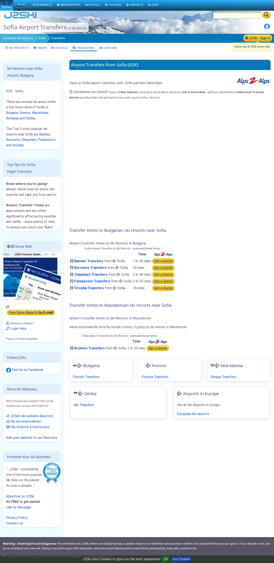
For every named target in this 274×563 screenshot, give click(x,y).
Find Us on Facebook (27, 370)
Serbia (30, 118)
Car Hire (110, 47)
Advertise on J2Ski (20, 496)
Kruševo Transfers (89, 348)
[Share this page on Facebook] (267, 28)
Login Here (18, 328)
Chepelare (29, 140)
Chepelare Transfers (91, 275)
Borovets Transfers (90, 268)
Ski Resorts (18, 47)
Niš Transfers (84, 405)
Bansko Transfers (88, 261)
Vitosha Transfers (89, 288)
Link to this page (18, 507)
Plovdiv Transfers (86, 377)
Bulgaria (12, 113)
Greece (24, 113)
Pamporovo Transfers (92, 281)
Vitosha (18, 145)
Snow (41, 47)
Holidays (115, 4)
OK (166, 559)
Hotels (61, 47)
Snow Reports (70, 4)
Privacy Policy (16, 518)
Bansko (44, 134)
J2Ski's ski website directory (31, 416)
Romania (12, 118)
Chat (155, 4)
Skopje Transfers (223, 377)
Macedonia (40, 113)
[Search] (266, 15)
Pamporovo (46, 140)
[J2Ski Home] (20, 18)
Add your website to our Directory (31, 438)
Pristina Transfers (155, 377)
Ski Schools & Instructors (29, 427)
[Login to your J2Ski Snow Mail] (32, 276)
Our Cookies (181, 559)
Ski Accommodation (25, 421)
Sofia (42, 38)
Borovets (13, 140)
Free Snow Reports (31, 312)
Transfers (85, 47)
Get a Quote (163, 261)
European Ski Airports (18, 38)
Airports (136, 4)
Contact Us (14, 523)
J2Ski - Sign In (259, 38)
